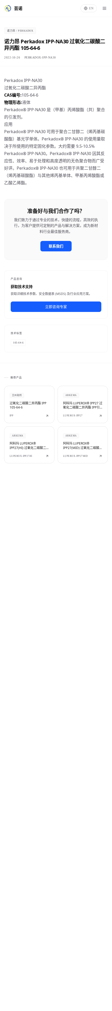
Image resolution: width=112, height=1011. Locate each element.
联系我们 (56, 246)
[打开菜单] (104, 8)
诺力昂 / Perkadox (20, 30)
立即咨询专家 (56, 306)
